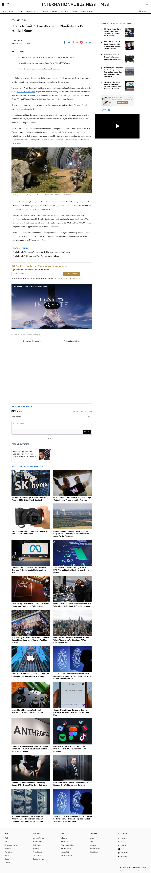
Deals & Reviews (87, 11)
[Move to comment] (90, 42)
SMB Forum (37, 845)
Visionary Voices (38, 838)
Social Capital (37, 841)
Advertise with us (66, 855)
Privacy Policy (76, 278)
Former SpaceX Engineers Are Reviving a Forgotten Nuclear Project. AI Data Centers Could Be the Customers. (71, 533)
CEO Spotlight (37, 855)
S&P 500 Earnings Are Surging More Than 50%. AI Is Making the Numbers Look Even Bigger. (71, 570)
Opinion (74, 11)
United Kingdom (95, 848)
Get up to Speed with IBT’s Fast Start (121, 97)
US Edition (142, 11)
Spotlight (36, 848)
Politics (19, 11)
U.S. (4, 11)
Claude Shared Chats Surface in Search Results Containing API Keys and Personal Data (71, 712)
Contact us (64, 841)
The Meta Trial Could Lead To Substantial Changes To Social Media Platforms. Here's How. (29, 570)
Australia (92, 838)
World (11, 11)
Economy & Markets (32, 11)
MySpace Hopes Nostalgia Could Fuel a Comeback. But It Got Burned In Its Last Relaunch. (70, 748)
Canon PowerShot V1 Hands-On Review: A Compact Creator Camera (113, 57)
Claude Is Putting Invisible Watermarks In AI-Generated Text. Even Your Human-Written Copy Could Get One (29, 748)
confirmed (76, 95)
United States (94, 852)
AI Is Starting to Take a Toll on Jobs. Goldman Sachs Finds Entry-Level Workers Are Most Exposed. (30, 640)
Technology (64, 11)
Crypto (54, 11)
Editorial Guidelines (72, 341)
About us (64, 838)
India (91, 841)
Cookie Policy (65, 852)
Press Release (37, 852)
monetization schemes (26, 91)
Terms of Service (63, 278)
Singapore (93, 845)
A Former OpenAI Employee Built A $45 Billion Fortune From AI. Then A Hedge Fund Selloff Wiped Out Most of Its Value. (72, 818)
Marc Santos (18, 40)
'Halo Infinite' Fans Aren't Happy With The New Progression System (41, 252)
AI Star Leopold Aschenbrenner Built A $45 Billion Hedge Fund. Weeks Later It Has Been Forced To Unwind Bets (72, 676)
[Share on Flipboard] (77, 42)
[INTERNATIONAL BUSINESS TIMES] (75, 5)
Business (46, 11)
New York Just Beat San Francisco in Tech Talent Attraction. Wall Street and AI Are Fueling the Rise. (71, 640)
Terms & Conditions (67, 845)
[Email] (86, 42)
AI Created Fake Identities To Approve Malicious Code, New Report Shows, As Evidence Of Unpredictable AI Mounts (27, 818)
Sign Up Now (122, 102)
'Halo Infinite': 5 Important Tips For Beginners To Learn (36, 256)
